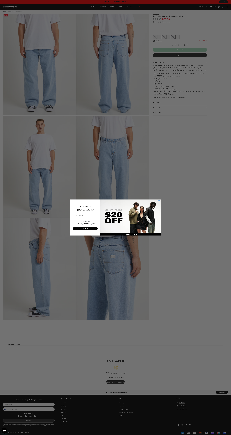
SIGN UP (85, 228)
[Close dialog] (159, 201)
